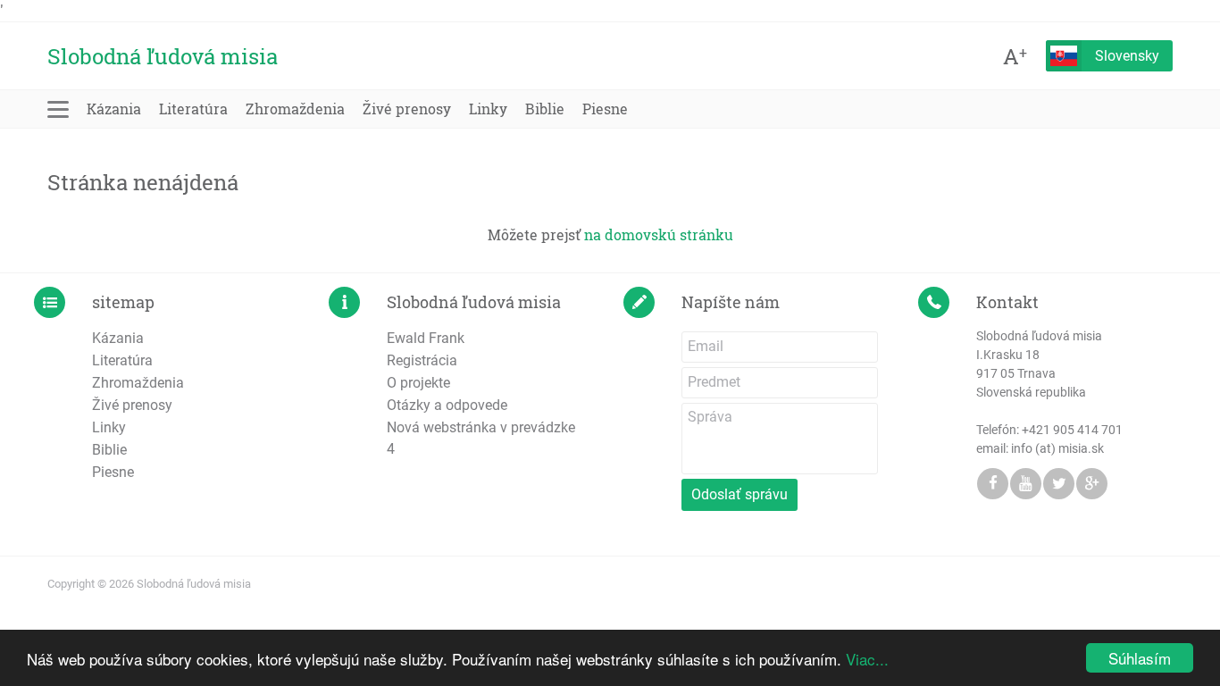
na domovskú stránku (658, 234)
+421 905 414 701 (1072, 429)
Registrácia (422, 360)
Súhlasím (1139, 658)
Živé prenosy (407, 108)
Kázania (114, 108)
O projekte (418, 382)
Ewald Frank (425, 338)
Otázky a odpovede (447, 405)
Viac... (867, 659)
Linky (488, 108)
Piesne (605, 108)
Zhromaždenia (295, 108)
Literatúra (193, 108)
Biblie (544, 108)
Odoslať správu (739, 494)
